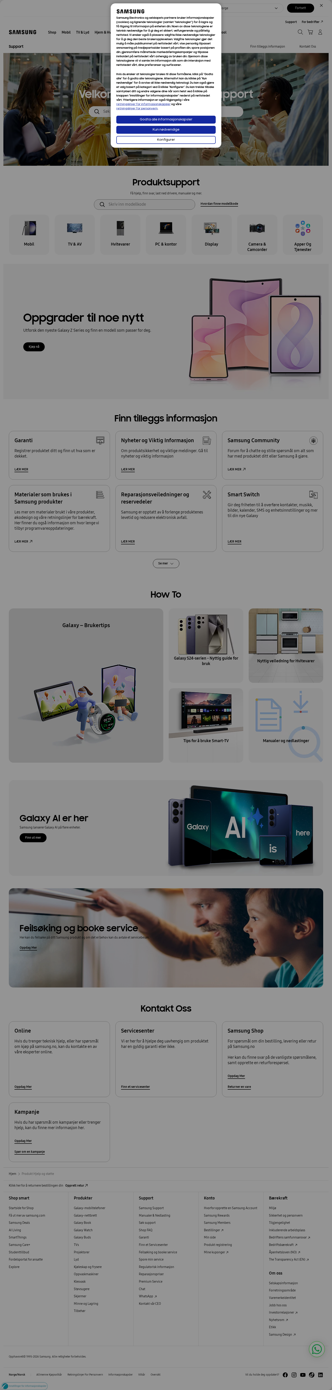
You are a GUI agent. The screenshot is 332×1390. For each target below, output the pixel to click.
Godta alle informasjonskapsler (166, 119)
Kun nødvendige (166, 129)
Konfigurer (166, 140)
